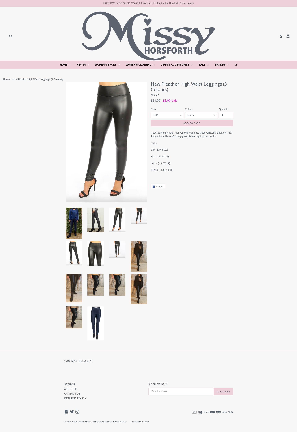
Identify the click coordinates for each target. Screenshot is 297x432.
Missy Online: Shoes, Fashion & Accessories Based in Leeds (99, 422)
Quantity (223, 109)
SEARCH (69, 384)
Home (6, 79)
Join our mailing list (157, 384)
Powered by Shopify (140, 422)
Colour (188, 109)
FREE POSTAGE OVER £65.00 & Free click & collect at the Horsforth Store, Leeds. (148, 3)
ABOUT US (70, 389)
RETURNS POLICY (75, 398)
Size (153, 109)
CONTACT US (72, 393)
